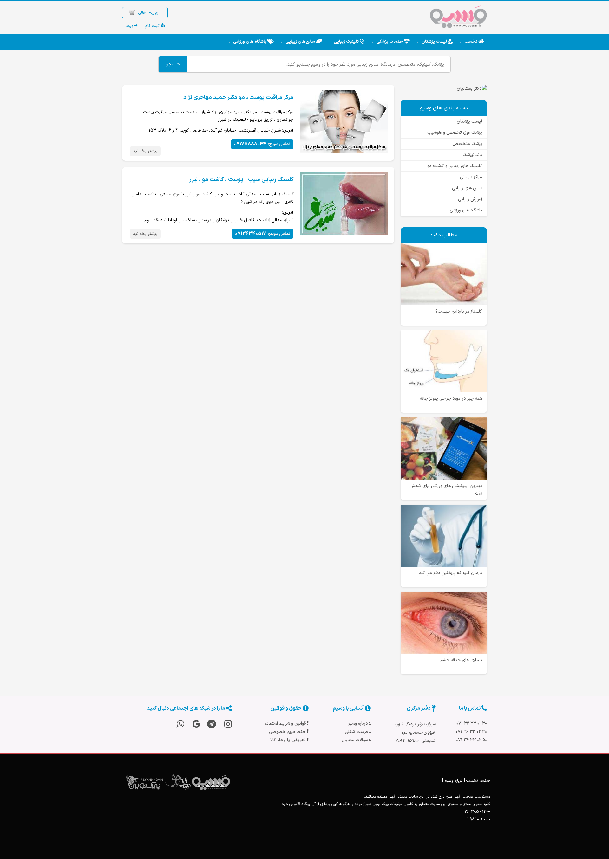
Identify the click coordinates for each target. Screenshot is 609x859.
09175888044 (262, 144)
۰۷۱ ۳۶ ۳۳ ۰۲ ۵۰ (471, 740)
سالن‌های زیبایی (300, 41)
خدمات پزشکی (390, 41)
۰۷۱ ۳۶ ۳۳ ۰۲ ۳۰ (471, 731)
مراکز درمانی (471, 177)
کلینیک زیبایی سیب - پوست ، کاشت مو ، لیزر (241, 179)
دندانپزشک (472, 155)
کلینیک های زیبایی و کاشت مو (454, 166)
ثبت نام (153, 26)
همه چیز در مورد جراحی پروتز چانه (451, 398)
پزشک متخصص (467, 143)
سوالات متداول (355, 740)
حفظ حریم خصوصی (288, 731)
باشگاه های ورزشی (249, 41)
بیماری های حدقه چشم (461, 660)
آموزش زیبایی (470, 199)
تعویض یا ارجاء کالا (288, 740)
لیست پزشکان (434, 41)
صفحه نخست (478, 781)
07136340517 (262, 233)
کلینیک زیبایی (346, 41)
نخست (470, 41)
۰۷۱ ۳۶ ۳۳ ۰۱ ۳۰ (471, 723)
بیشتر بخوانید (145, 151)
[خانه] (458, 18)
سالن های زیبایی (467, 188)
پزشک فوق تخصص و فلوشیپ (454, 132)
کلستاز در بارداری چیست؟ (458, 311)
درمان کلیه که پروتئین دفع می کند (450, 573)
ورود (129, 26)
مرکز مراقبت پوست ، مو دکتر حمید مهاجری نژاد (238, 97)
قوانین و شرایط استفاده (285, 723)
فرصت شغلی (357, 731)
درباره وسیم (358, 723)
